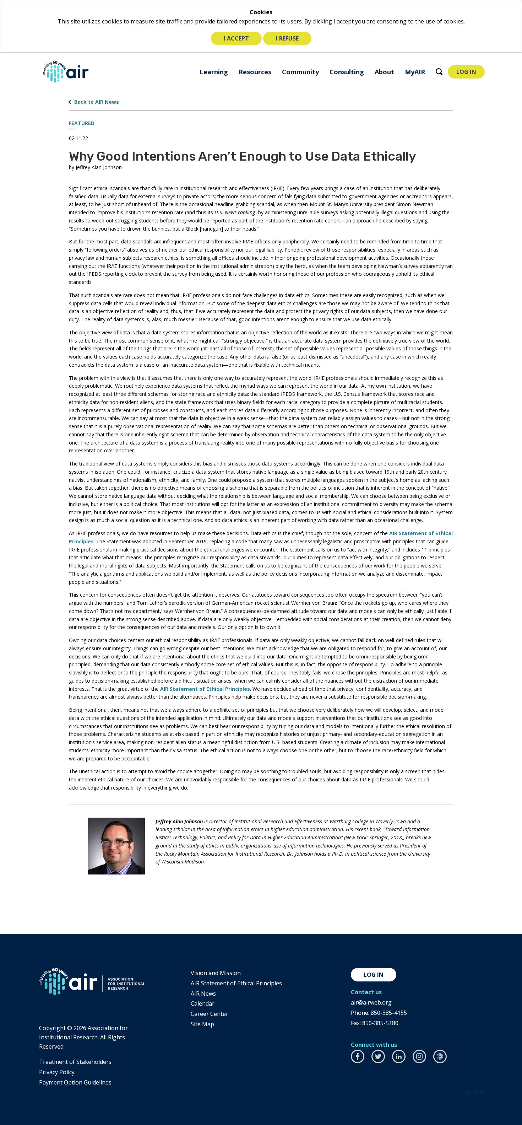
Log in (374, 975)
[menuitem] (213, 72)
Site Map (202, 1024)
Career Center (209, 1014)
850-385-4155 (389, 1013)
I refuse (287, 38)
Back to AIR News (96, 101)
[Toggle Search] (439, 71)
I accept (236, 38)
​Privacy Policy (57, 1072)
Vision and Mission (216, 973)
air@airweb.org (371, 1002)
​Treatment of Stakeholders (75, 1062)
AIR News (203, 993)
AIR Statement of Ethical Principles (205, 688)
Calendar (202, 1003)
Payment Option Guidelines (75, 1082)
